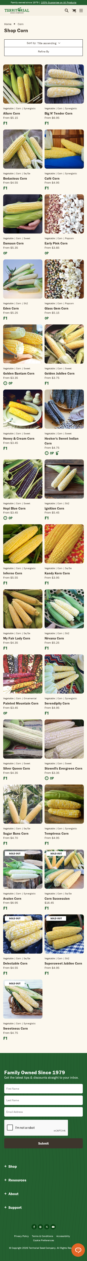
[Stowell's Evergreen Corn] (64, 739)
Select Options (23, 103)
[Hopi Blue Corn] (22, 479)
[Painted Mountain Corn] (22, 674)
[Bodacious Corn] (22, 149)
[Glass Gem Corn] (64, 279)
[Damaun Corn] (22, 214)
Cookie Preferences (43, 1240)
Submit (43, 1143)
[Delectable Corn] (22, 934)
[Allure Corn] (22, 84)
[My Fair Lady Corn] (22, 608)
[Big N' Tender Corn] (64, 84)
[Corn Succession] (64, 869)
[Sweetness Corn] (22, 999)
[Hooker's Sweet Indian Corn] (64, 409)
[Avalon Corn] (22, 869)
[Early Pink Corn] (64, 214)
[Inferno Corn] (22, 543)
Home (7, 24)
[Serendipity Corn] (64, 674)
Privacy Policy (21, 1236)
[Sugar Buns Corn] (22, 804)
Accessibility (63, 1236)
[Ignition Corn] (64, 479)
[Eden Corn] (22, 279)
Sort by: (41, 43)
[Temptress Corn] (64, 804)
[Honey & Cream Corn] (22, 409)
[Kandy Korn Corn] (64, 543)
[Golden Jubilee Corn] (64, 344)
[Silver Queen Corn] (22, 739)
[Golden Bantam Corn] (22, 344)
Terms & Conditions (42, 1236)
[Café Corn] (64, 149)
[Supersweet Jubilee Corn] (64, 934)
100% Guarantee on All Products (58, 2)
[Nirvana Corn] (64, 608)
